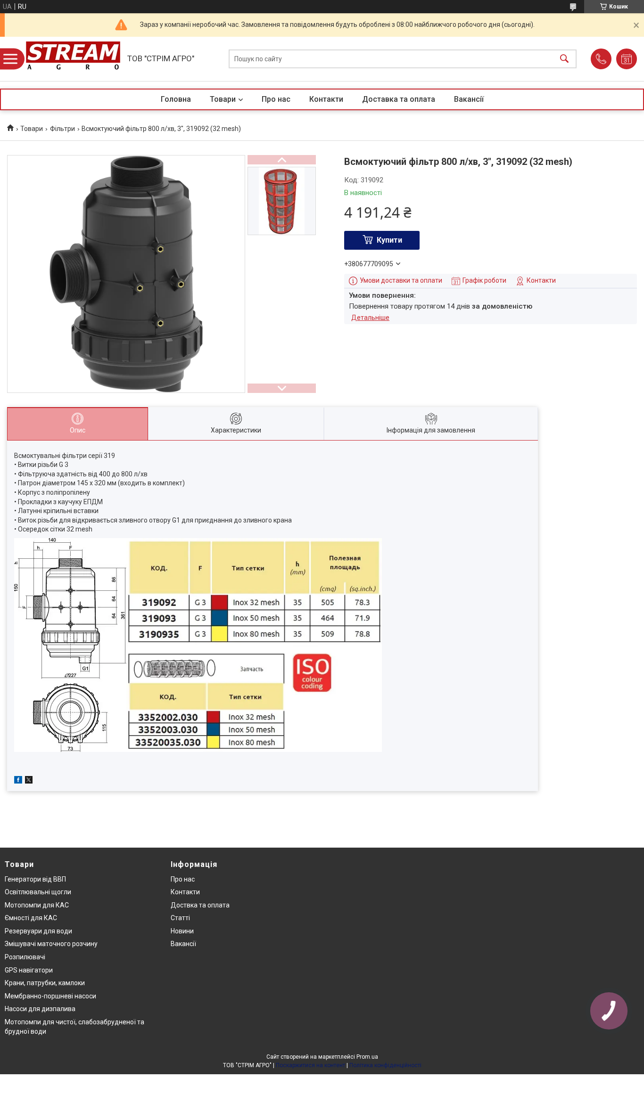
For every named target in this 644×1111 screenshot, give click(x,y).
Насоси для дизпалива (40, 1009)
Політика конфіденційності (385, 1065)
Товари (223, 99)
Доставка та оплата (398, 99)
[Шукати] (564, 59)
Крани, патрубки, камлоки (45, 983)
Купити (389, 240)
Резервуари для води (38, 931)
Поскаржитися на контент (310, 1065)
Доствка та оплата (200, 905)
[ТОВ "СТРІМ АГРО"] (73, 58)
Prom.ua (367, 1057)
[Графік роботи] (626, 59)
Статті (180, 918)
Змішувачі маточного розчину (51, 944)
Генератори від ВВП (35, 879)
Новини (182, 931)
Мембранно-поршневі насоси (50, 996)
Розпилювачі (25, 957)
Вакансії (469, 99)
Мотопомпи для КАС (37, 905)
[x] (29, 781)
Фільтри (62, 128)
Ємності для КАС (31, 918)
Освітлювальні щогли (38, 892)
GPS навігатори (29, 970)
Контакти (326, 99)
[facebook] (18, 781)
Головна (176, 99)
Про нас (276, 99)
